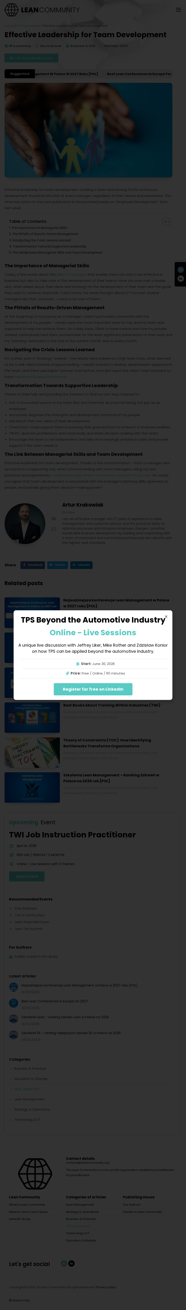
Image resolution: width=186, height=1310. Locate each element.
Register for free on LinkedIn (93, 689)
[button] (166, 616)
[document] (93, 655)
